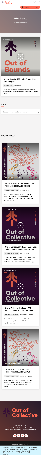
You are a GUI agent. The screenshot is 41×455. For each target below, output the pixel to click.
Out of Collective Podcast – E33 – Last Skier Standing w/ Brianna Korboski (20, 248)
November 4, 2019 (20, 85)
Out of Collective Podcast (10, 210)
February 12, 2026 (26, 376)
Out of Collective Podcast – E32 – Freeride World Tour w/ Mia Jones (19, 309)
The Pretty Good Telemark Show (10, 146)
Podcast (6, 73)
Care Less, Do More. (13, 430)
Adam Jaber (8, 85)
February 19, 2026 (26, 315)
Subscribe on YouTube (30, 7)
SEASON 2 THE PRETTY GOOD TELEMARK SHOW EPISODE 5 (18, 370)
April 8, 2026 (24, 190)
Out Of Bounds (8, 40)
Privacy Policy (29, 430)
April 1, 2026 (24, 253)
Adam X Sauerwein (11, 190)
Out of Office (20, 425)
